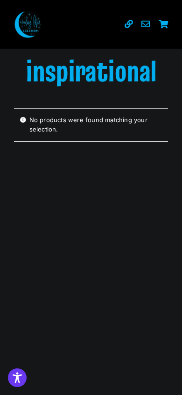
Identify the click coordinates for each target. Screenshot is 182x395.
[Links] (129, 24)
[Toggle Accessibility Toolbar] (17, 377)
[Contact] (145, 24)
